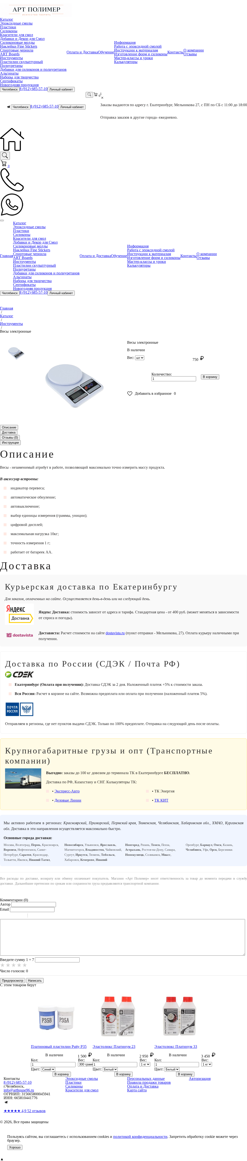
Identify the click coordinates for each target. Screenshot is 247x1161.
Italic (9, 916)
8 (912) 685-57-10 (34, 89)
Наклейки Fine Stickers (18, 46)
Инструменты (11, 58)
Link (45, 916)
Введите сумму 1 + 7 (17, 960)
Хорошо (15, 1147)
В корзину (210, 377)
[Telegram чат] (8, 106)
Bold (3, 916)
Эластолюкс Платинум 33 (175, 1046)
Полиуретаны (11, 66)
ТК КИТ (161, 800)
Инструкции (10, 442)
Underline (15, 916)
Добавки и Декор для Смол (22, 39)
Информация (125, 42)
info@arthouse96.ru (19, 1090)
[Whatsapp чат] (12, 215)
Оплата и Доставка (82, 52)
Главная (6, 256)
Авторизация (200, 1079)
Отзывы (190, 54)
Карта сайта (137, 1090)
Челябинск (10, 89)
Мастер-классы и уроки (133, 58)
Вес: (130, 358)
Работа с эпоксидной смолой (138, 46)
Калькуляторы (125, 62)
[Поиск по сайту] (5, 156)
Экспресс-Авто (67, 791)
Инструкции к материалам (136, 50)
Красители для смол (16, 35)
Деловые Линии (68, 800)
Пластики (8, 27)
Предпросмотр (12, 980)
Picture (52, 916)
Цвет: (35, 1069)
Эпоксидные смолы (16, 23)
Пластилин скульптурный (21, 62)
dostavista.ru (115, 633)
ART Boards (10, 54)
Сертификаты (11, 81)
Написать (35, 980)
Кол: (34, 1060)
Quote (33, 916)
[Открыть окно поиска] (89, 95)
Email (4, 909)
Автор (5, 904)
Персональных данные (146, 1079)
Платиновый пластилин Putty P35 (59, 1046)
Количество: (161, 374)
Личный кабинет (61, 89)
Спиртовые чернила (16, 50)
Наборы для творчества (19, 77)
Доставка (8, 432)
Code (39, 916)
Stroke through (22, 916)
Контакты (175, 52)
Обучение (106, 52)
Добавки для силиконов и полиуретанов (33, 69)
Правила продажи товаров (149, 1082)
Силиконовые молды (17, 42)
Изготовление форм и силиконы (140, 54)
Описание (9, 427)
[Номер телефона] (12, 190)
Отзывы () (10, 437)
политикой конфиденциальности (140, 1137)
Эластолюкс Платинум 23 (114, 1046)
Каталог (6, 19)
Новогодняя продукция (19, 85)
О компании (194, 50)
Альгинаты (9, 73)
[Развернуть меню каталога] (2, 220)
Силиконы (8, 31)
